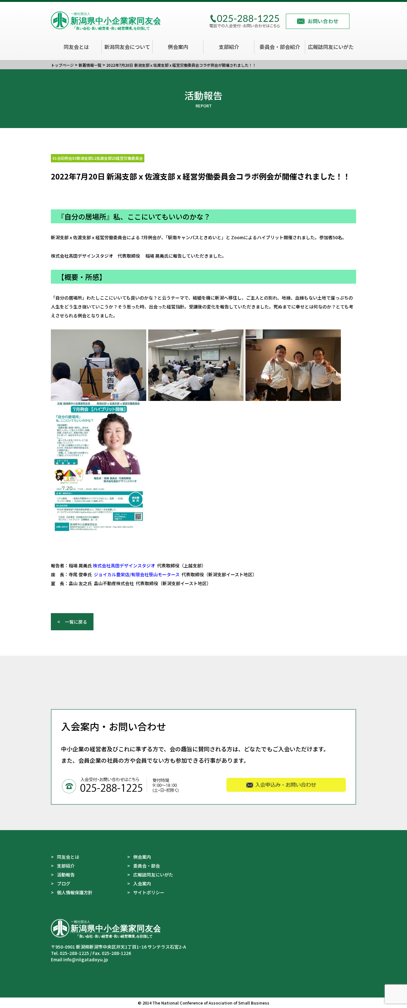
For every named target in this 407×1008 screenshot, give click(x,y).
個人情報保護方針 (75, 892)
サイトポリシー (148, 892)
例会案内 (178, 47)
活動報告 (66, 874)
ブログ (63, 883)
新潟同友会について (127, 47)
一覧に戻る (76, 622)
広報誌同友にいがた (331, 47)
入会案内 (142, 883)
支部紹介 (229, 47)
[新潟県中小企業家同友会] (105, 26)
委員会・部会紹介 (279, 47)
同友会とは (76, 47)
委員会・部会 (146, 866)
